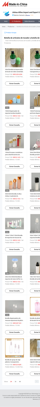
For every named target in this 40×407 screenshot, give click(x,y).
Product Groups (11, 33)
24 (11, 381)
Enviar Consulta (14, 83)
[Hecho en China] (15, 4)
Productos (17, 21)
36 (15, 381)
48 (20, 381)
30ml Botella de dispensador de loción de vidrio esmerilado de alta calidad (14, 71)
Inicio (5, 21)
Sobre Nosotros (29, 21)
